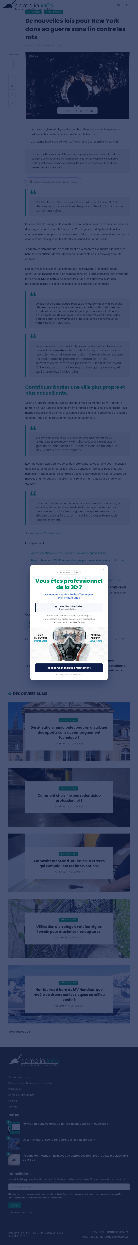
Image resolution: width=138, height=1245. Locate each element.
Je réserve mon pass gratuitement (69, 667)
